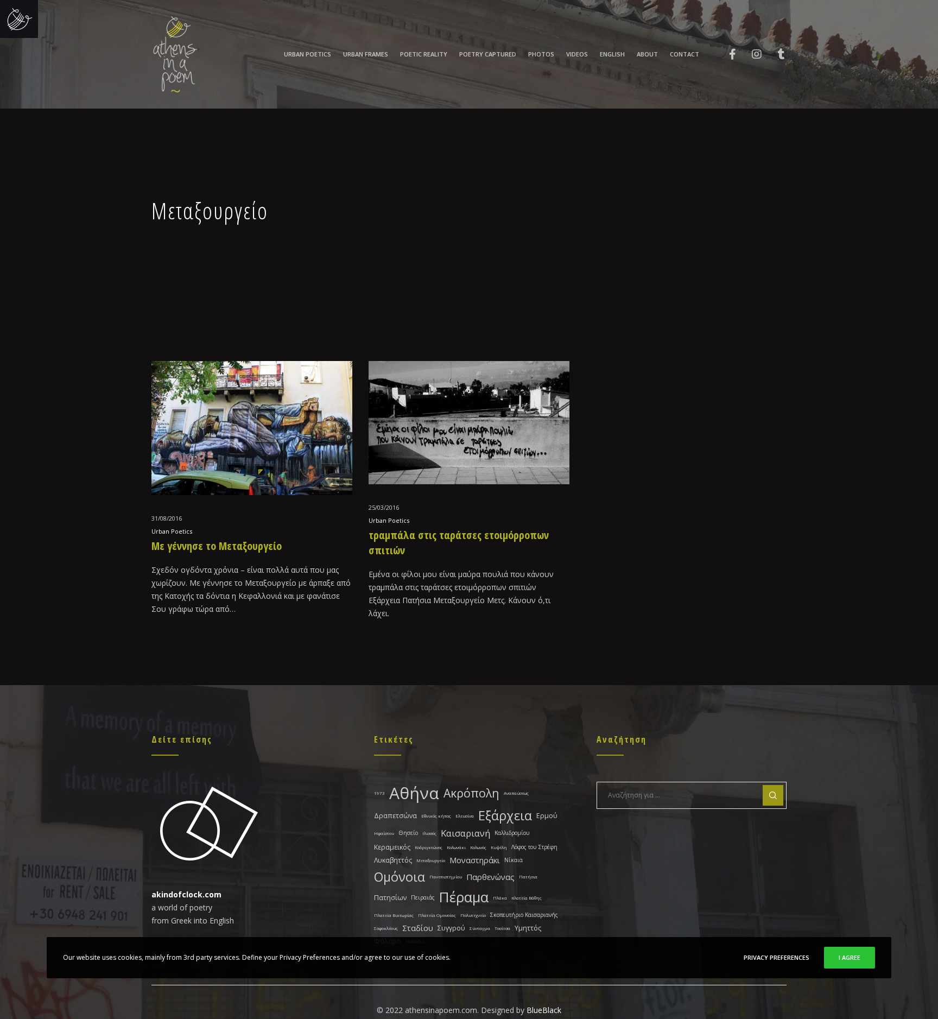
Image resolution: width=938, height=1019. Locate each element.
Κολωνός (478, 847)
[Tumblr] (774, 54)
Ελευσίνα (464, 816)
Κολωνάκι (456, 847)
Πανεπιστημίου (445, 876)
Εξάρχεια (505, 815)
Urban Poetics (171, 531)
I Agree (849, 957)
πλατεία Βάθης (526, 898)
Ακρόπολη (471, 793)
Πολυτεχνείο (473, 915)
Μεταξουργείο (430, 860)
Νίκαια (513, 860)
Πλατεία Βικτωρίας (394, 915)
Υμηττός (528, 928)
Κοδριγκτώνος (428, 847)
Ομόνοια (399, 876)
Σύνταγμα (480, 928)
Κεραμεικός (392, 847)
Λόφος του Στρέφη (534, 847)
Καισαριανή (465, 833)
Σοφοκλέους (386, 928)
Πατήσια (528, 876)
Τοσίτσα (502, 928)
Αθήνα (414, 793)
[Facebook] (725, 54)
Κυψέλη (499, 847)
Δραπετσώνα (395, 815)
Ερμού (546, 815)
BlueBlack (544, 1010)
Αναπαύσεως (516, 793)
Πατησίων (390, 897)
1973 (379, 793)
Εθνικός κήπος (436, 816)
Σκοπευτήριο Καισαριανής (524, 915)
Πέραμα (464, 897)
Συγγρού (451, 928)
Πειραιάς (423, 897)
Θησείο (408, 833)
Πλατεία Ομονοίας (437, 915)
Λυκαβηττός (393, 860)
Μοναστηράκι (474, 860)
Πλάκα (500, 898)
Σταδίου (417, 927)
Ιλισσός (429, 833)
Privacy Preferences (776, 957)
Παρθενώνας (490, 876)
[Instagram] (750, 54)
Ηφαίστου (384, 833)
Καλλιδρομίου (512, 833)
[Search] (773, 795)
